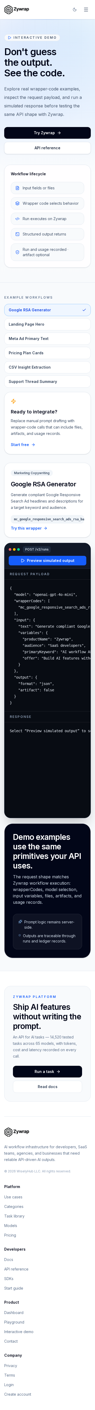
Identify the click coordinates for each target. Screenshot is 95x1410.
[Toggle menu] (86, 9)
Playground (14, 1322)
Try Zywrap (44, 132)
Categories (13, 1206)
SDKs (8, 1278)
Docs (8, 1259)
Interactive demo (19, 1331)
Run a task (44, 1071)
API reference (47, 148)
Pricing (10, 1235)
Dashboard (13, 1312)
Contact (11, 1341)
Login (9, 1384)
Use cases (13, 1197)
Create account (17, 1394)
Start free (20, 444)
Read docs (48, 1086)
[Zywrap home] (16, 9)
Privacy (10, 1365)
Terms (9, 1375)
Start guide (13, 1288)
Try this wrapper (26, 528)
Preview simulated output (50, 560)
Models (10, 1225)
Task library (14, 1216)
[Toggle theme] (74, 9)
